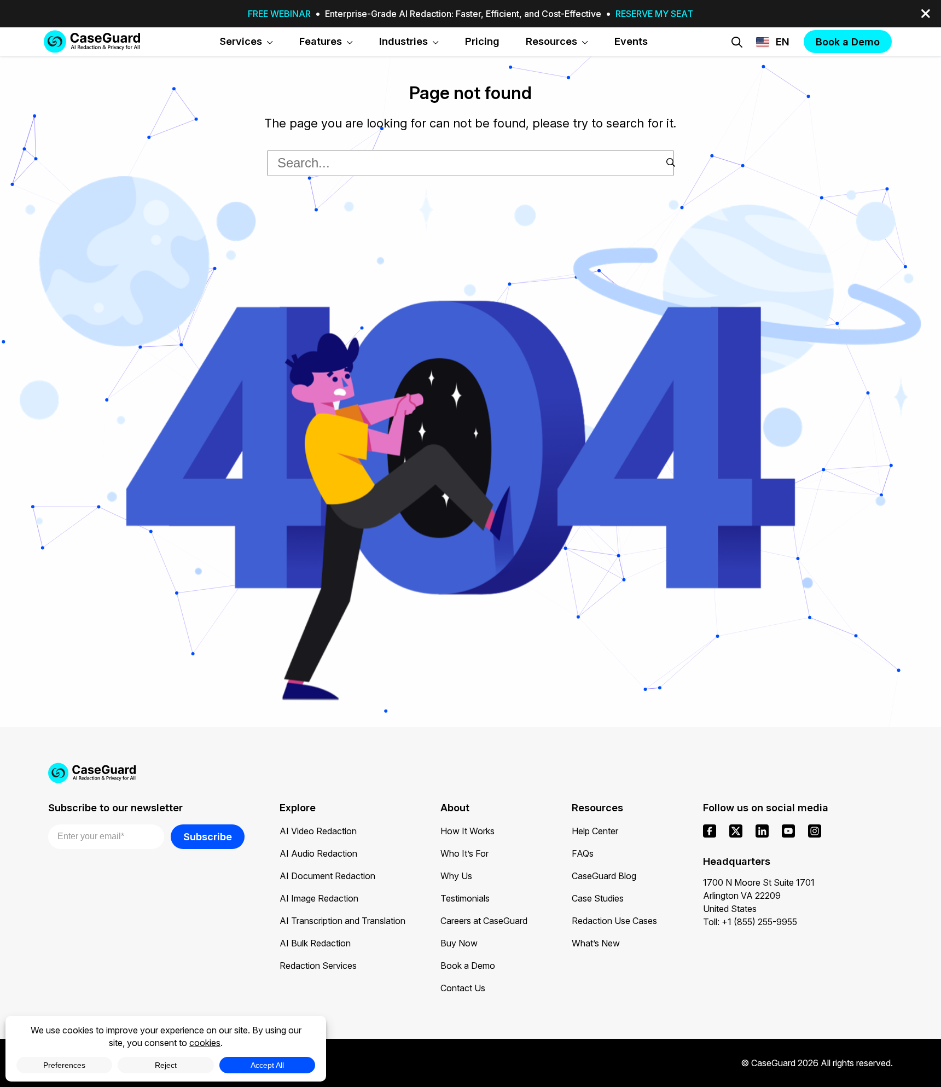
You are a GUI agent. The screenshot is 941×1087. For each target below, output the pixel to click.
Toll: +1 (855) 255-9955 (750, 921)
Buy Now (459, 943)
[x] (735, 831)
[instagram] (814, 831)
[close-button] (925, 13)
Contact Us (462, 988)
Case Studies (598, 898)
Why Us (456, 875)
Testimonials (465, 898)
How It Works (467, 831)
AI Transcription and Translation (342, 920)
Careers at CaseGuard (483, 920)
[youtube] (788, 831)
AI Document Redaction (327, 875)
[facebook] (709, 831)
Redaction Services (318, 965)
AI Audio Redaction (318, 853)
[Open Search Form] (737, 42)
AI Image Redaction (319, 898)
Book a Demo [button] (848, 42)
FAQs (583, 853)
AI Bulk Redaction (315, 943)
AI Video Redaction (318, 831)
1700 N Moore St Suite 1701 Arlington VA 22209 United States (759, 895)
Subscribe (207, 836)
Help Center (595, 831)
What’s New (596, 943)
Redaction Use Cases (614, 920)
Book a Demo (467, 965)
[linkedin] (762, 831)
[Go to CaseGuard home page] (92, 41)
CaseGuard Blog (604, 875)
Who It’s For (464, 853)
